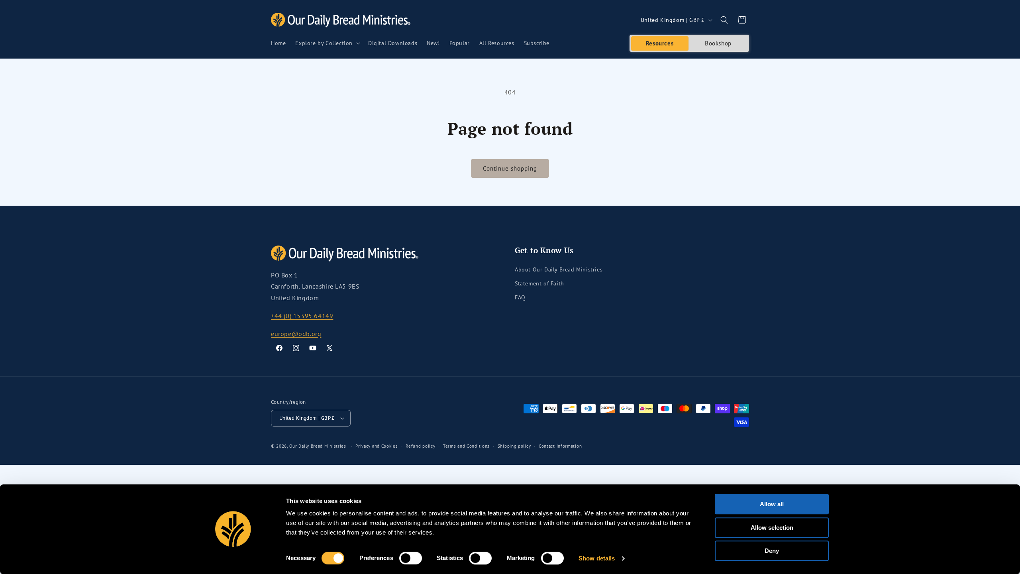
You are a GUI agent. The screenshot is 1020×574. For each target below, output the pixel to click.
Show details (597, 558)
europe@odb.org (296, 334)
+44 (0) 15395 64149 (302, 316)
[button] (326, 43)
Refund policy (420, 446)
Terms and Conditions (466, 446)
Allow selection (772, 527)
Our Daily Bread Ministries (317, 446)
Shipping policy (514, 446)
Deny (772, 550)
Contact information (560, 446)
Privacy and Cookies (376, 446)
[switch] (410, 558)
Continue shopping (510, 168)
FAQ (520, 297)
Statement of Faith (539, 283)
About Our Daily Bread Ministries (558, 269)
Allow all (772, 504)
